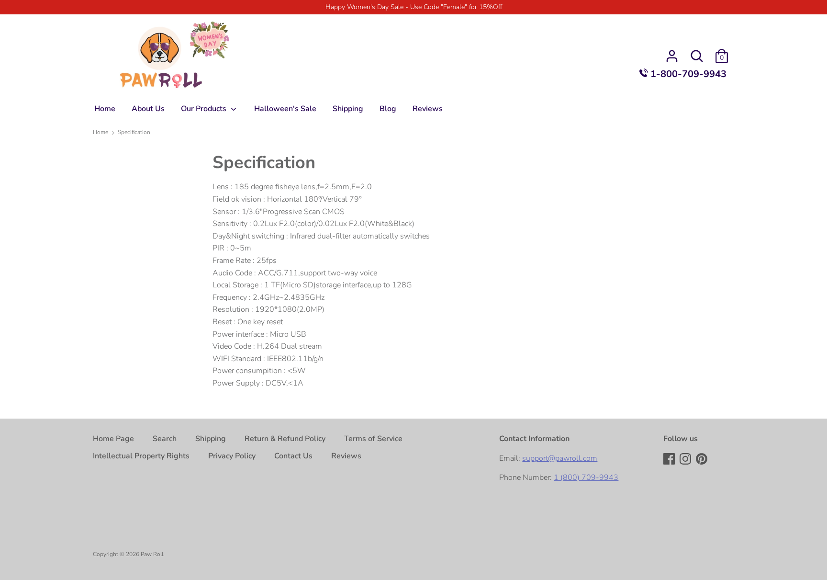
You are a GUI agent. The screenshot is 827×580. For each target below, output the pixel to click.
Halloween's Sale (285, 108)
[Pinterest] (702, 460)
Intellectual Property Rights (141, 456)
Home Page (113, 438)
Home (104, 108)
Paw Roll (152, 554)
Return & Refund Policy (285, 438)
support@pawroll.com (559, 458)
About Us (148, 108)
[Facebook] (670, 460)
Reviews (428, 108)
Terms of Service (373, 438)
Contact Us (293, 456)
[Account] (672, 52)
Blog (388, 108)
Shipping (348, 108)
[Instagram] (686, 460)
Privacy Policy (232, 456)
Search (165, 438)
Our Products (204, 108)
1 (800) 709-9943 (586, 477)
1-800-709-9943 (687, 74)
